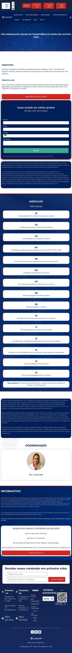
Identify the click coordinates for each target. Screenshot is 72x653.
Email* (5, 126)
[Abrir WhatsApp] (67, 648)
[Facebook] (13, 5)
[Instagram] (13, 3)
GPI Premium (26, 20)
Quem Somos (18, 15)
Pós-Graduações (32, 15)
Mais (41, 20)
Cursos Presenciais (60, 15)
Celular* (5, 133)
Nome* (5, 119)
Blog (35, 20)
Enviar (36, 150)
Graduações (45, 15)
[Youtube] (13, 8)
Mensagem (7, 139)
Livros (17, 20)
